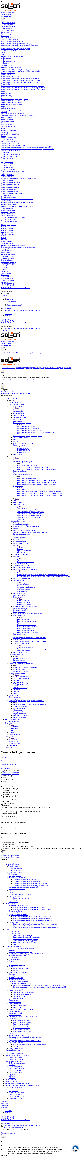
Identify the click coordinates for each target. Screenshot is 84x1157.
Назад (13, 400)
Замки (15, 501)
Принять (74, 1150)
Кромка (20, 549)
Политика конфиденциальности (14, 1127)
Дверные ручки (18, 460)
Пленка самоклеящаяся (21, 677)
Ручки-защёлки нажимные (26, 478)
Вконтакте (8, 314)
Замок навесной (22, 508)
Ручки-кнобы (22, 489)
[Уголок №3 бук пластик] (10, 772)
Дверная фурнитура (20, 410)
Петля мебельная (23, 601)
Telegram (8, 316)
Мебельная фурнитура (21, 525)
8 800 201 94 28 (15, 288)
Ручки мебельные (23, 619)
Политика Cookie (46, 1153)
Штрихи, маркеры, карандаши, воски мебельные (30, 704)
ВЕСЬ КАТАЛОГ (15, 402)
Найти (3, 1137)
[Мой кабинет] (2, 374)
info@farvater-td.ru (8, 308)
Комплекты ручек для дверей (27, 465)
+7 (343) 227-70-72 (7, 284)
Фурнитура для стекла (25, 647)
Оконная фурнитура (20, 658)
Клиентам (4, 1103)
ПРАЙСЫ (4, 1105)
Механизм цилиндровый (26, 426)
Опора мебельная (23, 584)
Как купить (13, 740)
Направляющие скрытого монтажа (29, 573)
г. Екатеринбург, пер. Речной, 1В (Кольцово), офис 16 (21, 310)
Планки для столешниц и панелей (25, 667)
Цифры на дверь (23, 449)
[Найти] (2, 20)
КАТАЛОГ (5, 1107)
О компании (13, 727)
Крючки (20, 560)
